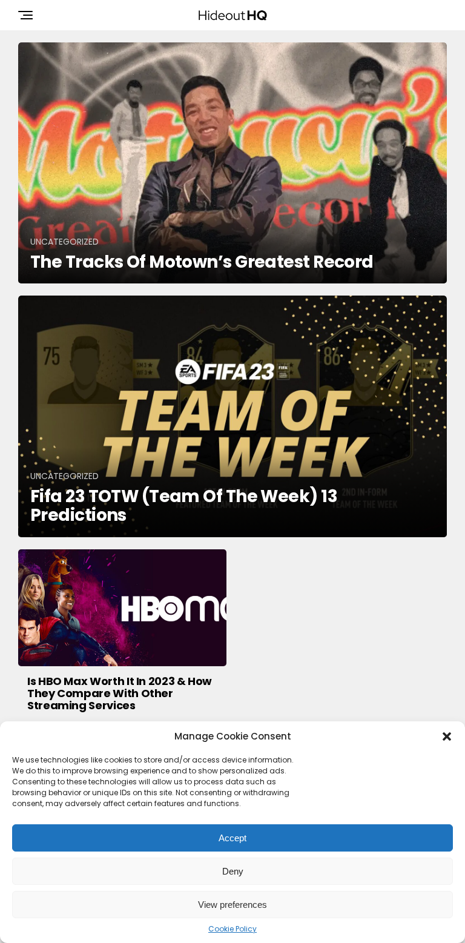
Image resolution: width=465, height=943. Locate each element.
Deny (232, 871)
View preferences (232, 904)
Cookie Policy (232, 929)
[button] (447, 736)
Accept (232, 838)
